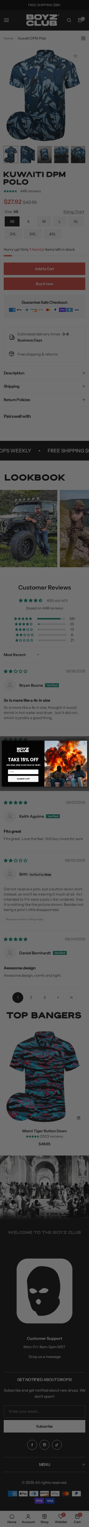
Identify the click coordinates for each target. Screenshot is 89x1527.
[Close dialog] (85, 743)
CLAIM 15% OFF (23, 778)
